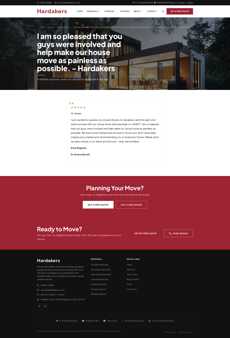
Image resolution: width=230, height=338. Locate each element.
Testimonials (63, 27)
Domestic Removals (99, 265)
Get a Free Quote (180, 11)
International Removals (101, 274)
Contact (152, 11)
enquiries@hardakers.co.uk (68, 3)
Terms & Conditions (185, 332)
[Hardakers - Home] (56, 11)
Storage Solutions (98, 294)
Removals (92, 11)
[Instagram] (45, 306)
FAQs (129, 284)
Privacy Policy (169, 332)
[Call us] (163, 11)
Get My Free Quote (145, 233)
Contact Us (132, 289)
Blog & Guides (133, 279)
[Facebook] (39, 306)
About (137, 11)
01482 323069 (46, 3)
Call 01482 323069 (131, 204)
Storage (109, 11)
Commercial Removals (100, 269)
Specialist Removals (99, 279)
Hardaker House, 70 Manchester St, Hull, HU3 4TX (63, 299)
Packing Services (98, 289)
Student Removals (99, 284)
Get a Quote (132, 274)
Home (80, 11)
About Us (131, 269)
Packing (124, 11)
